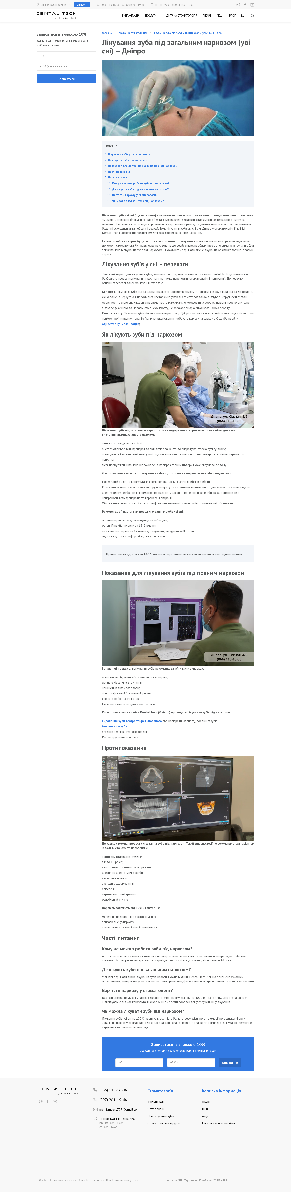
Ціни (205, 1109)
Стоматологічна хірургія (163, 1123)
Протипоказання (119, 171)
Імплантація (131, 15)
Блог (232, 15)
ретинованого (151, 721)
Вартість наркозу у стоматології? (134, 195)
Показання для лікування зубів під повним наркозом (142, 166)
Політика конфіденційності (220, 1123)
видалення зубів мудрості (121, 721)
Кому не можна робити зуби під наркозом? (140, 183)
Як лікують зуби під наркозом (127, 160)
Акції (220, 15)
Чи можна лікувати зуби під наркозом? (138, 201)
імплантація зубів (115, 726)
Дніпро (80, 4)
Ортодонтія (155, 1109)
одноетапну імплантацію (120, 324)
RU (242, 15)
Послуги (151, 15)
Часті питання (117, 177)
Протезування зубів (160, 1116)
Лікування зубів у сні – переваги (129, 154)
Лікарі (207, 15)
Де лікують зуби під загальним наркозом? (140, 189)
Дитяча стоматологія (181, 15)
